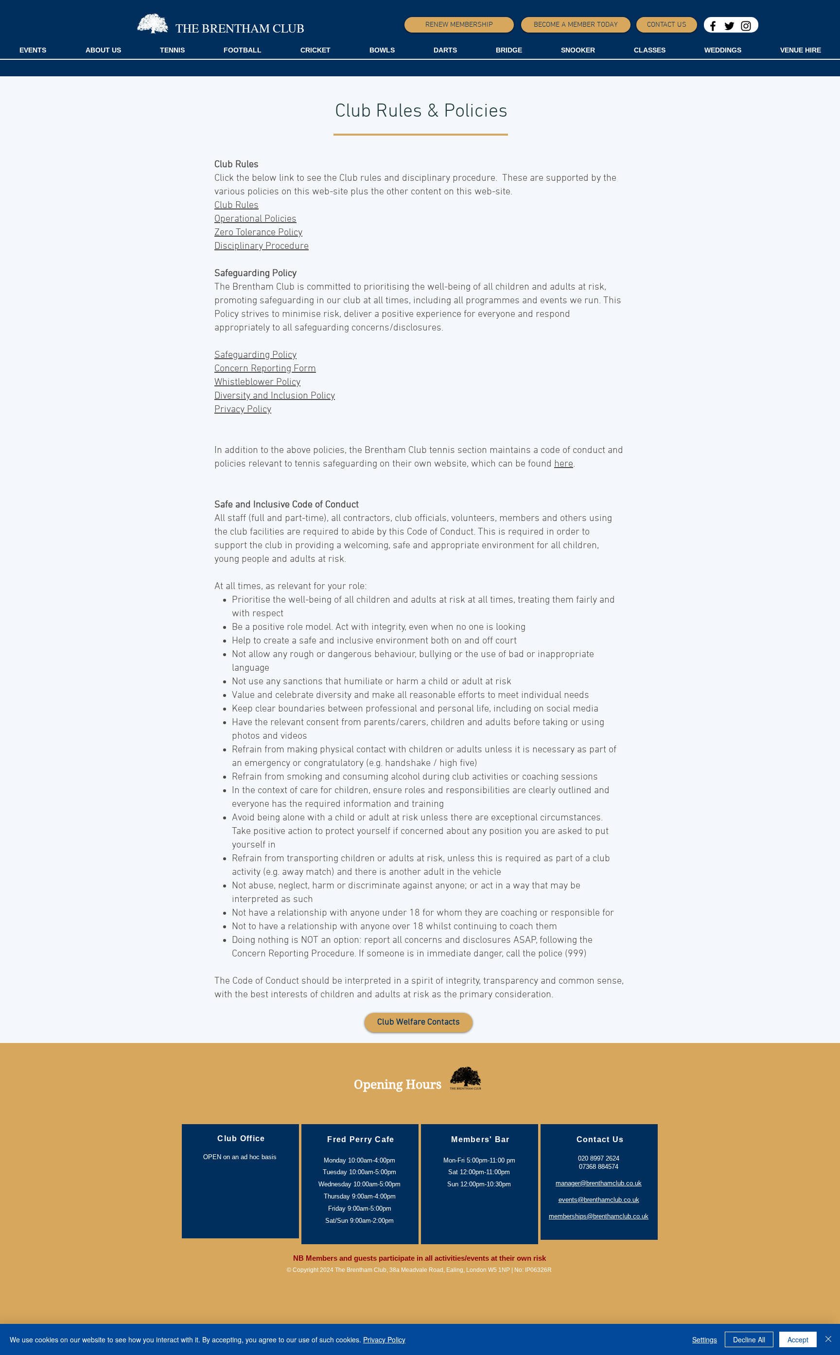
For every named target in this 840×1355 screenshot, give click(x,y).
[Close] (828, 1339)
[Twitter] (729, 26)
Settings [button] (704, 1339)
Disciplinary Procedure (261, 246)
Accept (798, 1339)
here (563, 464)
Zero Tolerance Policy (258, 233)
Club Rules (236, 205)
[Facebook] (712, 26)
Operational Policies (255, 219)
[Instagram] (745, 26)
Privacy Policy (384, 1339)
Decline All (749, 1339)
